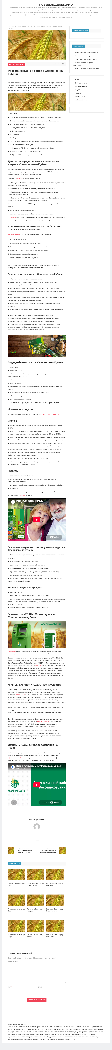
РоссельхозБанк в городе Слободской (48, 851)
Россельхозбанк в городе (25, 26)
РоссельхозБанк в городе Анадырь (87, 56)
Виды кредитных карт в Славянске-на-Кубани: (28, 124)
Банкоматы (12, 651)
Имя (10, 987)
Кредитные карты (14, 234)
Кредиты (78, 90)
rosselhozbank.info (56, 4)
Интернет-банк (80, 96)
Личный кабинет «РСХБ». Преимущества (25, 151)
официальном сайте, (15, 758)
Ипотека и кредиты (17, 131)
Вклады (77, 79)
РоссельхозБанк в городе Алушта (87, 68)
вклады (20, 178)
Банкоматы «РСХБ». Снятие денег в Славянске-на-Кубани (32, 148)
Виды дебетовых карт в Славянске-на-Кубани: (28, 128)
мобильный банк (43, 721)
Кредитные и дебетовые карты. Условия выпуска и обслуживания (34, 121)
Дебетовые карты (81, 83)
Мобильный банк (81, 100)
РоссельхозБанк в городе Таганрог (25, 851)
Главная (12, 26)
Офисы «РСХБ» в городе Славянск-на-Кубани (27, 155)
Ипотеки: (14, 134)
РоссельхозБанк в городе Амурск (86, 59)
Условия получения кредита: (21, 145)
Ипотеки (78, 93)
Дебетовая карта (25, 386)
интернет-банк (20, 695)
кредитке (38, 665)
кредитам (55, 414)
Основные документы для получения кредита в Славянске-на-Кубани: (36, 141)
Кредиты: (14, 138)
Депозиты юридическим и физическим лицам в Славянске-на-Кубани (35, 117)
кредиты (22, 495)
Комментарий (13, 962)
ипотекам (46, 414)
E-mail (40, 987)
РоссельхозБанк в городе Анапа (86, 52)
